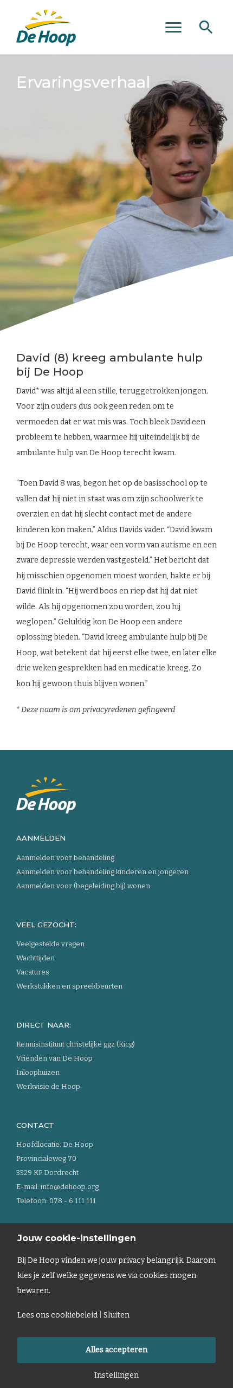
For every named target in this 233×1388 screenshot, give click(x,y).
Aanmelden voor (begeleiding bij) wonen (83, 886)
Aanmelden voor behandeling (65, 858)
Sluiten (116, 1315)
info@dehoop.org (70, 1187)
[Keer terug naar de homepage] (46, 24)
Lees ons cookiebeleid (57, 1315)
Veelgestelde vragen (50, 944)
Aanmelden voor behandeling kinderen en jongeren (102, 872)
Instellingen (116, 1375)
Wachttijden (35, 958)
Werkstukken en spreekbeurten (69, 986)
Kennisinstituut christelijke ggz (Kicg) (75, 1044)
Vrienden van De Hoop (54, 1058)
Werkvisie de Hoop (48, 1086)
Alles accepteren (116, 1349)
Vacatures (32, 972)
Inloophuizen (38, 1072)
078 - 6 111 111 (72, 1201)
